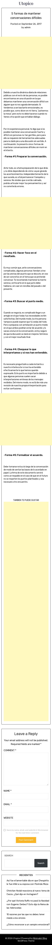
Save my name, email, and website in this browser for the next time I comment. (27, 831)
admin (28, 27)
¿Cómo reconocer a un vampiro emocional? (28, 924)
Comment (10, 750)
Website (8, 817)
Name (7, 790)
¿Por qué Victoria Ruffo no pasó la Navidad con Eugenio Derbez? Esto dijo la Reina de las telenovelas (28, 904)
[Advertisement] (26, 63)
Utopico (26, 3)
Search (8, 855)
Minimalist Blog (40, 938)
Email (8, 804)
